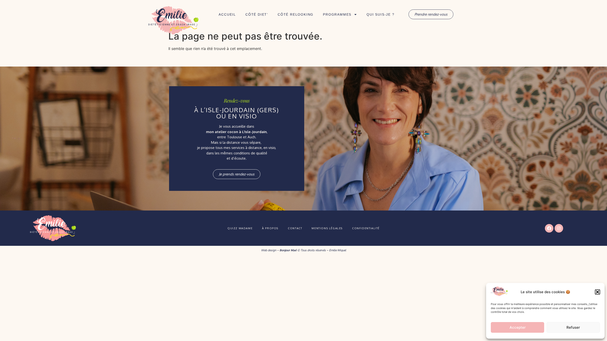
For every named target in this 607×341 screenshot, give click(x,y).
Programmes (337, 14)
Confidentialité (366, 228)
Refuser (573, 327)
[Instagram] (559, 228)
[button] (597, 292)
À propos (270, 228)
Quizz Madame (240, 228)
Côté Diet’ (256, 14)
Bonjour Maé (288, 250)
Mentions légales (327, 228)
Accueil (227, 14)
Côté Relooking (295, 14)
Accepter (518, 327)
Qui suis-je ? (380, 14)
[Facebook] (549, 228)
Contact (295, 228)
